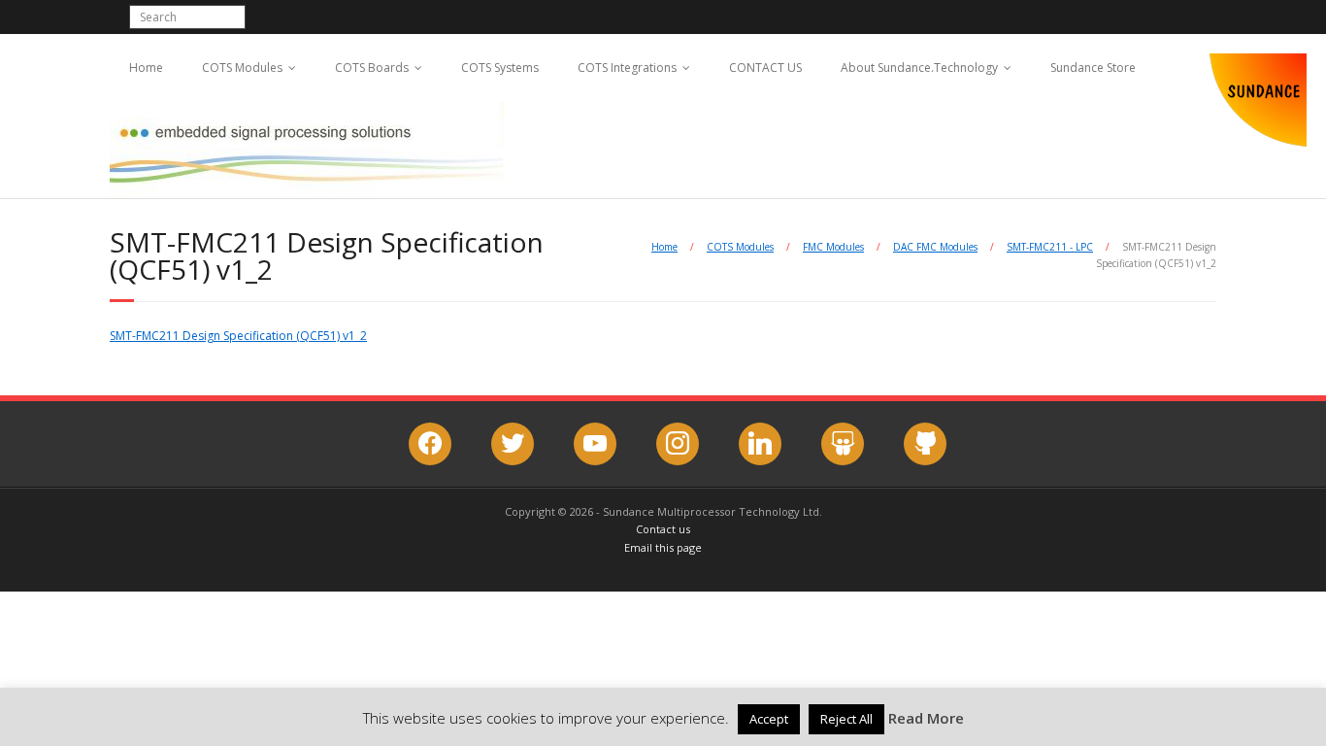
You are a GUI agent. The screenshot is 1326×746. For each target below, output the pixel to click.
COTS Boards (372, 67)
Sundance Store (1093, 67)
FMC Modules (833, 247)
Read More (926, 718)
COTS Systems (500, 67)
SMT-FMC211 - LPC (1050, 247)
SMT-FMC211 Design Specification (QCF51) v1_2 (238, 335)
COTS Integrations (627, 67)
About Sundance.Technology (919, 67)
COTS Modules (242, 67)
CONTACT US (765, 67)
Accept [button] (768, 719)
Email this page (663, 547)
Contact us (663, 529)
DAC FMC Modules (935, 247)
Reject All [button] (846, 719)
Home (146, 67)
